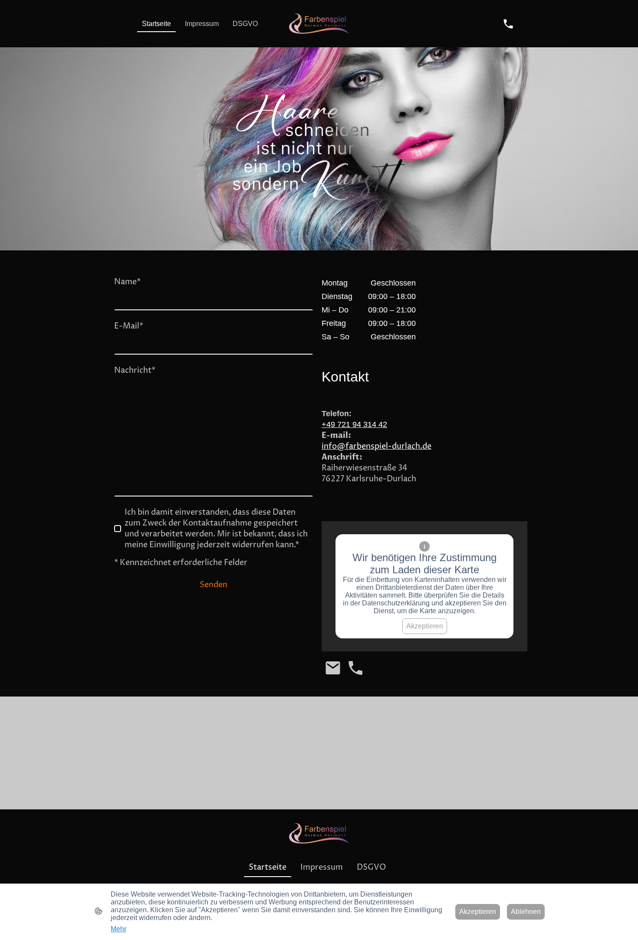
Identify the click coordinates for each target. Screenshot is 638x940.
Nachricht (134, 370)
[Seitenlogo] (319, 23)
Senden (213, 584)
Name (127, 281)
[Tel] (508, 24)
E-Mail (128, 326)
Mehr (118, 929)
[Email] (333, 668)
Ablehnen (526, 911)
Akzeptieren (424, 626)
